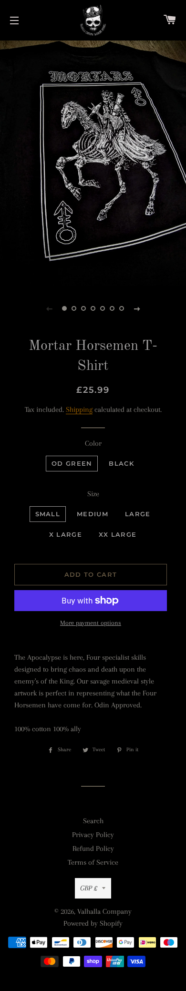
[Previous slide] (49, 308)
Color (93, 443)
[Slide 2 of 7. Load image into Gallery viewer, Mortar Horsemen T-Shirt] (74, 308)
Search (93, 821)
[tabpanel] (93, 162)
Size (93, 494)
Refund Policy (93, 848)
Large (138, 514)
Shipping (79, 409)
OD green (72, 463)
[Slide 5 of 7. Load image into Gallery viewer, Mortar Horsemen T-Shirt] (102, 308)
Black (121, 463)
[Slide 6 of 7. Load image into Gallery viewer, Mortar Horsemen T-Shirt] (112, 308)
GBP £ (88, 888)
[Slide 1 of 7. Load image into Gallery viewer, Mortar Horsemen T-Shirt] (64, 308)
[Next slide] (136, 308)
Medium (92, 514)
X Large (65, 534)
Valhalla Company (104, 911)
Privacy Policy (93, 834)
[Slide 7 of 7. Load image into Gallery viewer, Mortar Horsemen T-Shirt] (121, 308)
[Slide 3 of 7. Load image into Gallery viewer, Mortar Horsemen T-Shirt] (83, 308)
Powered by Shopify (93, 923)
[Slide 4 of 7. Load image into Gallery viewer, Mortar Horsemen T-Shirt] (93, 308)
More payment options (90, 622)
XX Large (117, 534)
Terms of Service (93, 862)
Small (48, 514)
